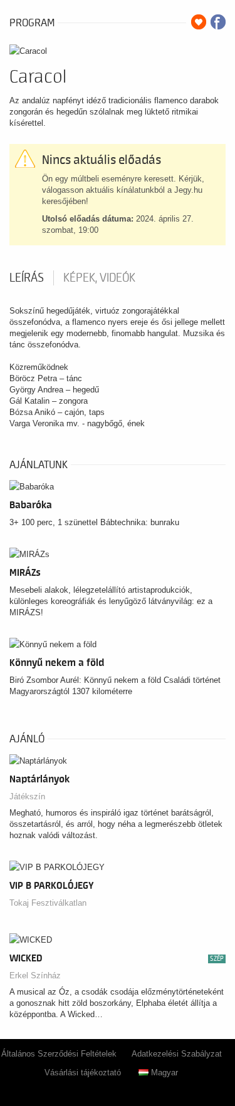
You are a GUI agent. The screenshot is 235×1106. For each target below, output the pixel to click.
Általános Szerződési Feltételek (59, 1053)
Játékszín (27, 796)
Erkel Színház (35, 975)
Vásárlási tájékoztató (82, 1072)
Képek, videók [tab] (99, 278)
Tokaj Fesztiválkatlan (47, 903)
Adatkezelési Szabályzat (177, 1053)
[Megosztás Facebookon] (218, 21)
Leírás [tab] (26, 278)
